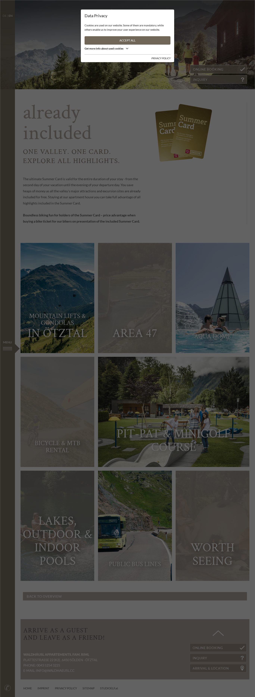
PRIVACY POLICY (160, 58)
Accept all (127, 40)
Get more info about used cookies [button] (104, 48)
